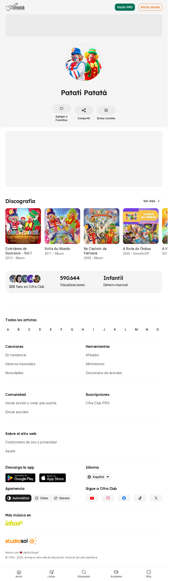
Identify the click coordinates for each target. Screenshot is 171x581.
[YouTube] (92, 498)
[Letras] (14, 523)
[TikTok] (140, 498)
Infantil (113, 278)
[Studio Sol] (21, 540)
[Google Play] (20, 477)
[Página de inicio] (15, 7)
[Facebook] (124, 498)
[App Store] (52, 477)
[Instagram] (108, 498)
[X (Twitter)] (156, 498)
